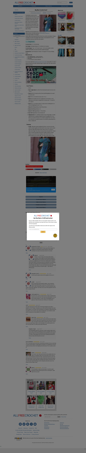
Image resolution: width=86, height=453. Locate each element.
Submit (43, 231)
